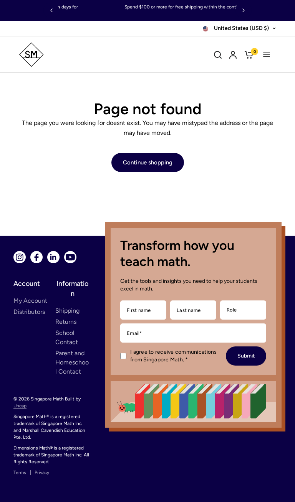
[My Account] (232, 54)
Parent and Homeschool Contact (72, 362)
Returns (65, 321)
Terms (19, 472)
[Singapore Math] (66, 54)
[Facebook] (36, 257)
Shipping (67, 310)
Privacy (42, 472)
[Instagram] (19, 257)
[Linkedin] (53, 257)
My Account (30, 300)
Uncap (20, 405)
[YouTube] (70, 257)
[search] (217, 54)
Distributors (29, 311)
